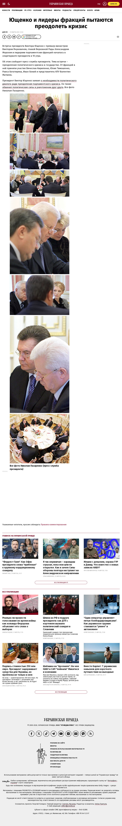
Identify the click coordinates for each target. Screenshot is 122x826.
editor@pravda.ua (68, 806)
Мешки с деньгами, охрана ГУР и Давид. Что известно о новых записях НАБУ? (101, 564)
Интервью (47, 10)
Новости (6, 10)
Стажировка (55, 764)
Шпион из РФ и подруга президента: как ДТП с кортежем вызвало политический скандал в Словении (56, 623)
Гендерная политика (59, 755)
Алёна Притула (101, 804)
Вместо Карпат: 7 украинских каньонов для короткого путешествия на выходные (100, 669)
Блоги (90, 10)
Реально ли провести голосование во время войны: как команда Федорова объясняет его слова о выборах (19, 623)
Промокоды (55, 767)
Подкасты (66, 10)
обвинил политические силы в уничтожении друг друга (32, 87)
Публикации (17, 10)
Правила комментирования (53, 524)
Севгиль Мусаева (69, 804)
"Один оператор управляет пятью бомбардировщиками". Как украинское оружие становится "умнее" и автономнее (100, 623)
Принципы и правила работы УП (63, 758)
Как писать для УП (57, 761)
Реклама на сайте (57, 743)
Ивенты (57, 10)
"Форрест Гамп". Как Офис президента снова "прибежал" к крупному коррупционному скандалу (19, 566)
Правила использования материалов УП (67, 749)
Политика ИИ (55, 752)
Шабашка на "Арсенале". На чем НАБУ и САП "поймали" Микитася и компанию (61, 669)
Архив (96, 10)
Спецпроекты (79, 10)
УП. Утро (27, 10)
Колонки (37, 10)
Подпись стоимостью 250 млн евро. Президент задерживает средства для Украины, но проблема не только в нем (19, 670)
